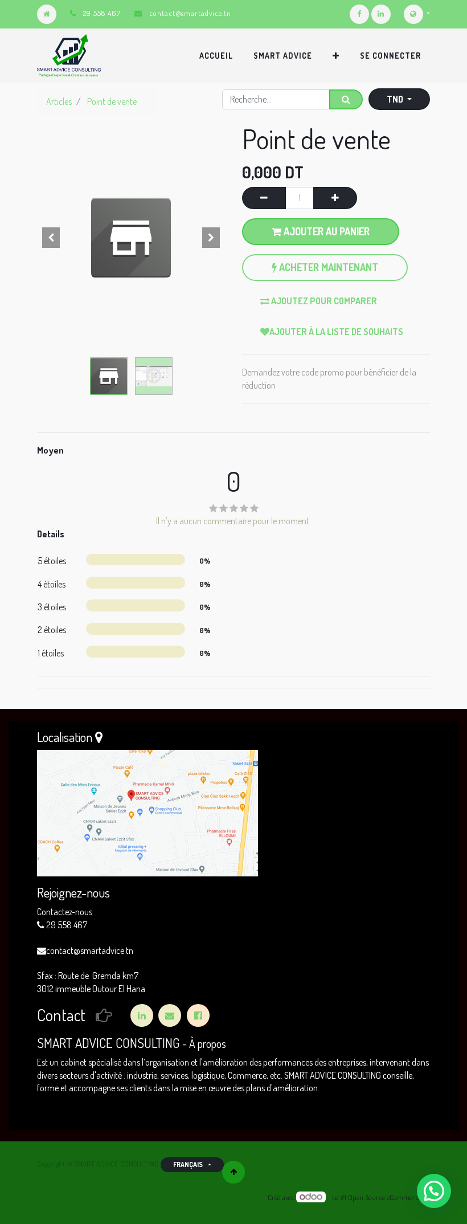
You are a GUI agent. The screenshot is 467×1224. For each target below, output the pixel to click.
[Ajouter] (335, 198)
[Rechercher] (346, 99)
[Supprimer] (264, 198)
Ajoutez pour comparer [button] (323, 301)
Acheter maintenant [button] (327, 267)
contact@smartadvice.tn (190, 13)
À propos (207, 1044)
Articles (59, 101)
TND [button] (396, 99)
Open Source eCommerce (384, 1197)
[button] (336, 55)
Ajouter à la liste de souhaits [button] (336, 331)
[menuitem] (216, 55)
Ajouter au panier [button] (325, 231)
